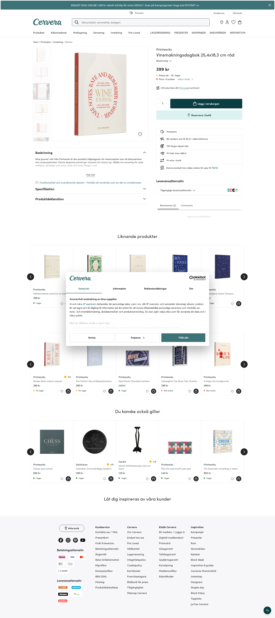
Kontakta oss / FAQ (106, 532)
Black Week (197, 559)
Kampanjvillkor (104, 570)
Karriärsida (133, 570)
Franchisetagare (136, 576)
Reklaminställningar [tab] (155, 288)
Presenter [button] (181, 32)
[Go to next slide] (244, 276)
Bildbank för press (137, 582)
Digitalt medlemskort (171, 537)
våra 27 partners (86, 304)
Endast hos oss (135, 537)
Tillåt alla (183, 337)
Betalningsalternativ (107, 548)
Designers (196, 582)
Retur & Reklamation (107, 559)
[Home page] (47, 24)
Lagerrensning (160, 32)
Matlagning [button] (80, 32)
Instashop (196, 576)
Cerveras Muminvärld (203, 570)
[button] (76, 22)
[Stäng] (270, 5)
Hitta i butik (184, 79)
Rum (193, 543)
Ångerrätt (100, 554)
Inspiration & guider (202, 565)
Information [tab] (119, 288)
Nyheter (195, 554)
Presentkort (102, 537)
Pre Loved (134, 32)
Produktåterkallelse (106, 587)
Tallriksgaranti (167, 554)
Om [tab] (191, 288)
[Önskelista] (233, 22)
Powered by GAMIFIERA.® (199, 216)
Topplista (196, 598)
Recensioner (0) (168, 205)
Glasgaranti (166, 548)
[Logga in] (227, 22)
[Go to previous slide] (30, 276)
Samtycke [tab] (83, 288)
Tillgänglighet (135, 587)
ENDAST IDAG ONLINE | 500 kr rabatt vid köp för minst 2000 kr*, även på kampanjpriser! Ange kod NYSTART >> (135, 5)
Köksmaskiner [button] (59, 32)
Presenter (196, 537)
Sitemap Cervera (137, 593)
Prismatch (165, 543)
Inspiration (237, 32)
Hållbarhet (133, 548)
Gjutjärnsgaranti (168, 559)
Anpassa (136, 337)
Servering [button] (98, 32)
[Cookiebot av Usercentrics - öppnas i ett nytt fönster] (192, 278)
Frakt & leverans (104, 543)
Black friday (198, 593)
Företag (99, 582)
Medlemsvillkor (168, 570)
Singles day (197, 587)
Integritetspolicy (136, 559)
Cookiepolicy (134, 565)
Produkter (39, 32)
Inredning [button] (116, 32)
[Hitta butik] (222, 22)
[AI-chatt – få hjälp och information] (267, 610)
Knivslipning (166, 565)
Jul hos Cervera (199, 604)
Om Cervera (134, 532)
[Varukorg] (239, 22)
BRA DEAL (101, 576)
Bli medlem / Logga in (172, 532)
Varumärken (218, 32)
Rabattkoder (166, 576)
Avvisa (91, 337)
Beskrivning (162, 60)
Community (187, 205)
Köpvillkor (101, 565)
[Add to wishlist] (140, 134)
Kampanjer (199, 32)
